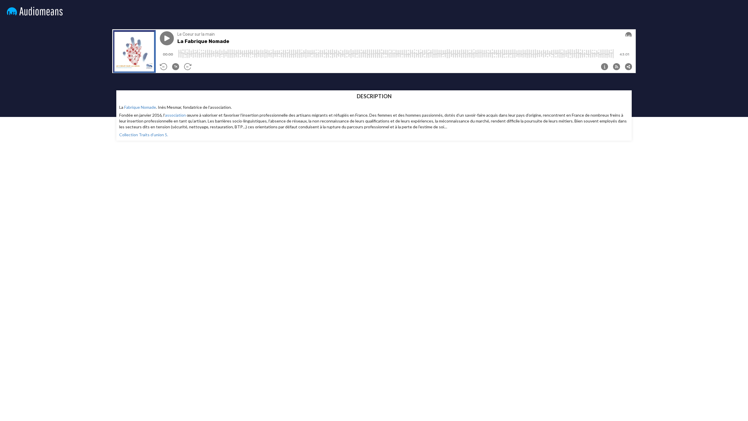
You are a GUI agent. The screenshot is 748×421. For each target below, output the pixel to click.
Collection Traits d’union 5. (143, 134)
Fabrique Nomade (140, 107)
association (175, 115)
